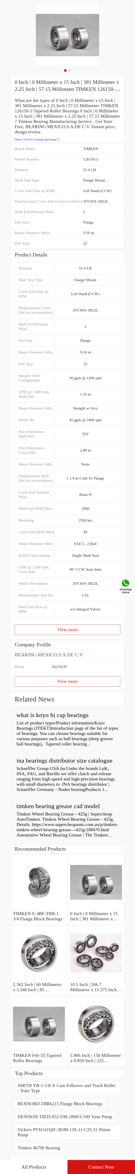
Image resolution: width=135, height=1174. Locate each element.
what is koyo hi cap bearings (53, 715)
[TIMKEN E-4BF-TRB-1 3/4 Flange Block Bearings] (39, 908)
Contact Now (101, 1167)
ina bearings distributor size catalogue (64, 760)
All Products (33, 1167)
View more (67, 629)
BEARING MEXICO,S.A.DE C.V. (49, 654)
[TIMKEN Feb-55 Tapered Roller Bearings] (39, 1050)
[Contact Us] (126, 587)
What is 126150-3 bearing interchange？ (37, 139)
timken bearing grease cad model (58, 806)
